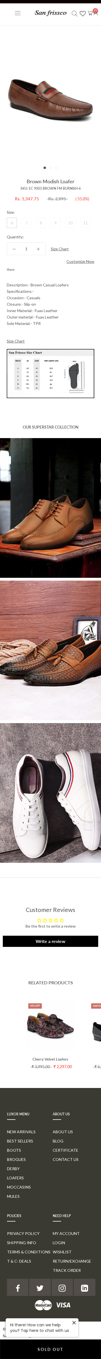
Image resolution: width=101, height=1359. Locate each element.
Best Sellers (20, 1141)
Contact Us (66, 1159)
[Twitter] (27, 268)
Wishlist (62, 1251)
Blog (58, 1141)
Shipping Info (21, 1242)
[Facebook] (20, 268)
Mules (13, 1196)
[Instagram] (62, 1287)
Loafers (15, 1177)
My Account (66, 1233)
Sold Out (50, 1349)
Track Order (67, 1270)
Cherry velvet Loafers (50, 1059)
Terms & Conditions (28, 1251)
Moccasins (19, 1187)
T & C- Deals (19, 1261)
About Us (63, 1131)
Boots (14, 1150)
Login (59, 1242)
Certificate (65, 1150)
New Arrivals (21, 1131)
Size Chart (60, 248)
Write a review (50, 941)
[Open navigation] (17, 13)
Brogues (16, 1159)
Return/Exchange (72, 1261)
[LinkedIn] (84, 1287)
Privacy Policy (23, 1233)
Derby (13, 1168)
